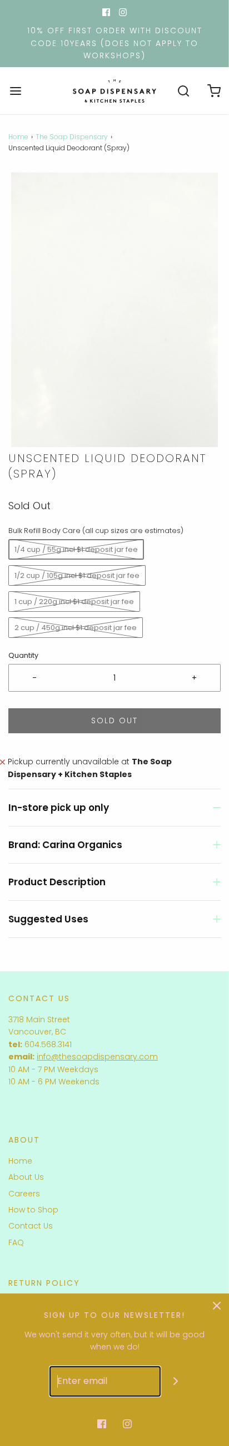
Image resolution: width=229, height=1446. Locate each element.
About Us (26, 1177)
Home (18, 136)
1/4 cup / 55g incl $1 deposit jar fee (76, 549)
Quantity (23, 655)
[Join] (176, 1381)
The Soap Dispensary (72, 136)
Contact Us (30, 1225)
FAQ (16, 1242)
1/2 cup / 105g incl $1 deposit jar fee (77, 575)
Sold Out (114, 720)
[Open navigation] (15, 90)
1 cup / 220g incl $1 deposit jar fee (74, 601)
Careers (24, 1193)
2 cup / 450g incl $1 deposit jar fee (75, 627)
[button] (114, 310)
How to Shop (33, 1209)
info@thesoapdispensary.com (97, 1056)
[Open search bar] (183, 90)
